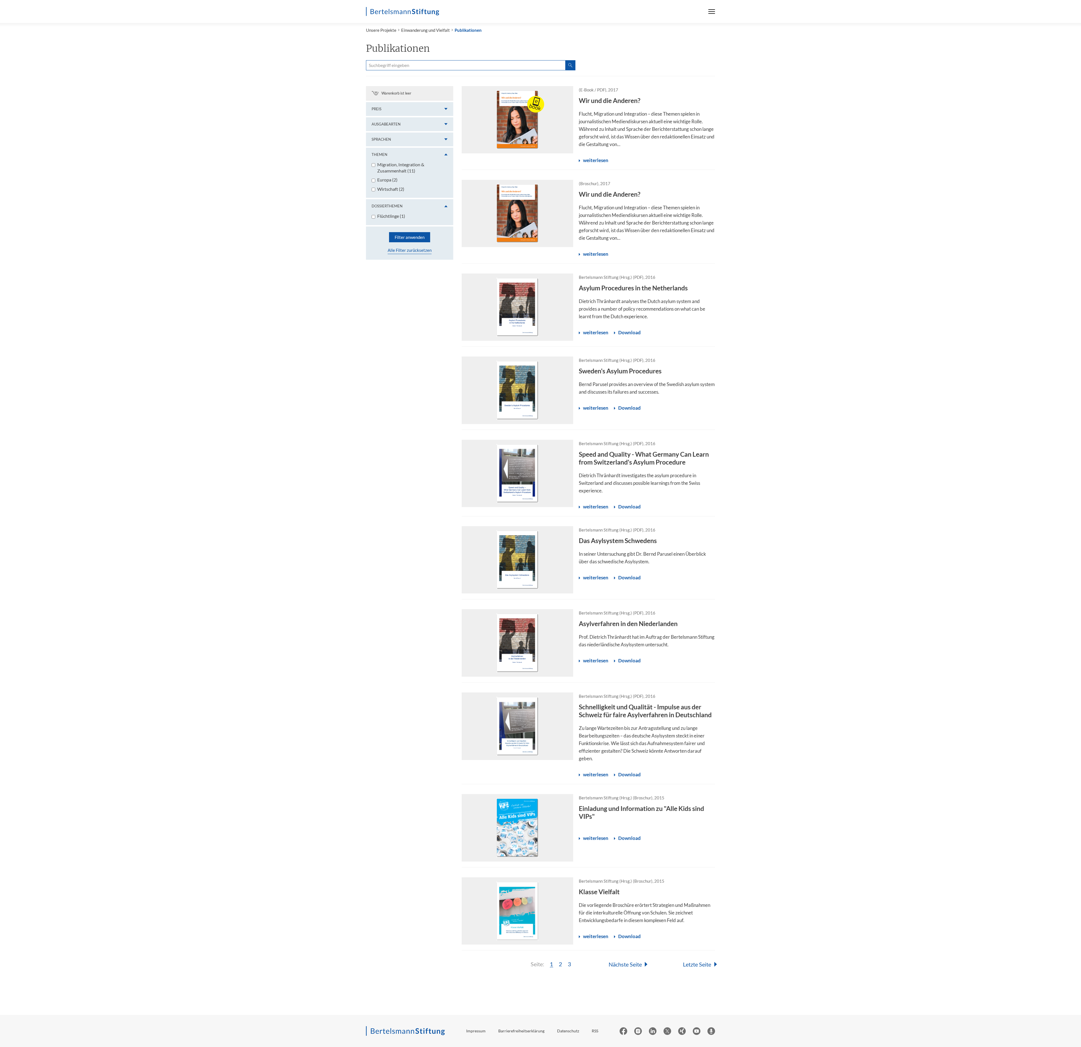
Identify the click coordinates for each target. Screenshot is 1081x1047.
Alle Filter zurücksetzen (410, 250)
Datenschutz (568, 1030)
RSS (595, 1030)
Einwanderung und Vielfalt (425, 30)
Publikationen (468, 30)
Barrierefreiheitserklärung (521, 1030)
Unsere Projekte (381, 30)
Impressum (476, 1030)
